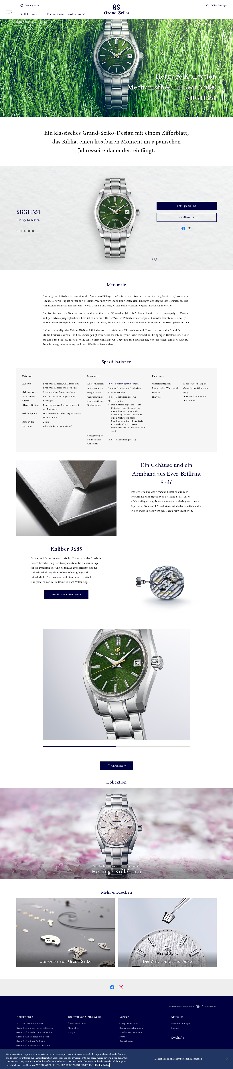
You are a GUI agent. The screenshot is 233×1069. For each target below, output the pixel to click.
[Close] (227, 1059)
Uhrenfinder (118, 765)
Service (124, 1017)
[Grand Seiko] (116, 9)
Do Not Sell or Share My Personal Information (178, 1058)
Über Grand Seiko (77, 1023)
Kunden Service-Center (131, 1032)
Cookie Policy (102, 1065)
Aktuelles (177, 1017)
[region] (116, 1059)
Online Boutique (219, 5)
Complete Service (128, 1023)
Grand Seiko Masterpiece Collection (34, 1028)
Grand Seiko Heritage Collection (33, 1036)
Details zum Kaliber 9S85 (66, 594)
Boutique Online (186, 205)
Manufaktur (73, 1028)
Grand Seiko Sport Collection (31, 1041)
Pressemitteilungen (180, 1023)
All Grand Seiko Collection (30, 1023)
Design (71, 1032)
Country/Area (32, 5)
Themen (175, 1028)
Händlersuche (187, 217)
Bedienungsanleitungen (127, 383)
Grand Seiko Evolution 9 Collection (34, 1032)
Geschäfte (177, 1037)
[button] (47, 686)
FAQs (122, 1036)
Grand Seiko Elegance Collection (33, 1045)
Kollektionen (29, 14)
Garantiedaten (126, 1041)
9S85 (110, 383)
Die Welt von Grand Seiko (64, 14)
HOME (19, 22)
